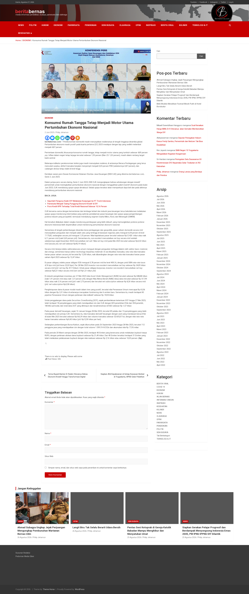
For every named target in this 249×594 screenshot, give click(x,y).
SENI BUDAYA (108, 25)
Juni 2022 (161, 358)
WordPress (79, 589)
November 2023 (163, 303)
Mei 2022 (160, 362)
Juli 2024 (160, 277)
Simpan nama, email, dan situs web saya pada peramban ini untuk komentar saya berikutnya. (87, 468)
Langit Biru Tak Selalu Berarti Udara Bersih (174, 86)
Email (48, 445)
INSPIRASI (151, 25)
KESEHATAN (24, 33)
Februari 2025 (162, 254)
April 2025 (161, 248)
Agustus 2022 (162, 352)
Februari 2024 (162, 293)
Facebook (203, 2)
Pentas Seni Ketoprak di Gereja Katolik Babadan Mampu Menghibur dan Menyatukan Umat (149, 530)
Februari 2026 (162, 215)
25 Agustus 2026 (134, 537)
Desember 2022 (163, 339)
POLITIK (32, 25)
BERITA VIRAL (167, 25)
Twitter (223, 2)
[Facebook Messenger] (52, 138)
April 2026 (161, 209)
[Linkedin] (67, 138)
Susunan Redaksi (23, 553)
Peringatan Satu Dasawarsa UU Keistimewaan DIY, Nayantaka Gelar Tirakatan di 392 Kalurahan (179, 162)
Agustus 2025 (162, 235)
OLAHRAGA (124, 25)
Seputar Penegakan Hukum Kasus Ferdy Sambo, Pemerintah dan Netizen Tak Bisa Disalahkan (180, 141)
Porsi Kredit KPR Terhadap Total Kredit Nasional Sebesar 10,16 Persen (77, 206)
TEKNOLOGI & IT (200, 25)
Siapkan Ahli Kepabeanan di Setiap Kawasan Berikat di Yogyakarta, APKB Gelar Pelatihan (122, 375)
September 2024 (164, 271)
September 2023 (164, 310)
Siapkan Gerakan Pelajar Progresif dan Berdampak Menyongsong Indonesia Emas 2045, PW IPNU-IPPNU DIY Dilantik (181, 98)
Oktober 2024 (162, 267)
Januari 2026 (162, 219)
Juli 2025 (160, 238)
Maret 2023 (161, 329)
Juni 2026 (161, 203)
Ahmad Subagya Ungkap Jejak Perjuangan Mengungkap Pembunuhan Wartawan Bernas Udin (41, 530)
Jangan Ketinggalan (29, 488)
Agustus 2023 (162, 313)
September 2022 (164, 349)
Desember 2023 (163, 300)
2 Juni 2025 (49, 132)
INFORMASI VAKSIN (165, 400)
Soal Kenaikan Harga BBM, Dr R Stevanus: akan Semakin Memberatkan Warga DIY (180, 129)
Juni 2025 (161, 241)
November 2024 (163, 264)
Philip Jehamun (62, 132)
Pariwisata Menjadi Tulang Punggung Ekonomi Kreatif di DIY (72, 204)
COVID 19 (161, 387)
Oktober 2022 (162, 345)
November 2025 (163, 225)
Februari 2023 (162, 332)
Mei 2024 (160, 284)
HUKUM (45, 25)
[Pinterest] (72, 138)
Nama (48, 433)
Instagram (214, 2)
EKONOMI (58, 25)
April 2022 (161, 365)
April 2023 (161, 326)
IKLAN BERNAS (163, 396)
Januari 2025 (162, 258)
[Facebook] (47, 138)
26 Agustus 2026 (24, 537)
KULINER (183, 25)
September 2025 (164, 232)
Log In (231, 2)
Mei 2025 (160, 245)
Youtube (193, 2)
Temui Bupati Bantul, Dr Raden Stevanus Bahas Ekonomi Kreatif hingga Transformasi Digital (68, 375)
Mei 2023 (160, 323)
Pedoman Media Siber (25, 556)
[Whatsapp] (57, 138)
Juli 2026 (160, 199)
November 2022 (163, 342)
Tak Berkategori (163, 435)
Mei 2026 (160, 206)
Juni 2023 (161, 319)
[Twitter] (62, 138)
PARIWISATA (74, 25)
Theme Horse (49, 589)
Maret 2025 (161, 251)
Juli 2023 (160, 316)
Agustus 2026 (162, 196)
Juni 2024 (161, 280)
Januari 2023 (162, 336)
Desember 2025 (163, 222)
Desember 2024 (163, 261)
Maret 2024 (161, 290)
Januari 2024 (162, 297)
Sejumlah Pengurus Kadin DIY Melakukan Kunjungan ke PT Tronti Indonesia (79, 201)
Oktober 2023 (162, 306)
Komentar (50, 402)
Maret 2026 (161, 212)
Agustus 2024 (162, 274)
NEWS (21, 25)
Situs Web (49, 456)
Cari (158, 51)
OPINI (138, 25)
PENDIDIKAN (90, 25)
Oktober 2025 (162, 228)
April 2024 (161, 287)
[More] (77, 138)
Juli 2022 (160, 355)
